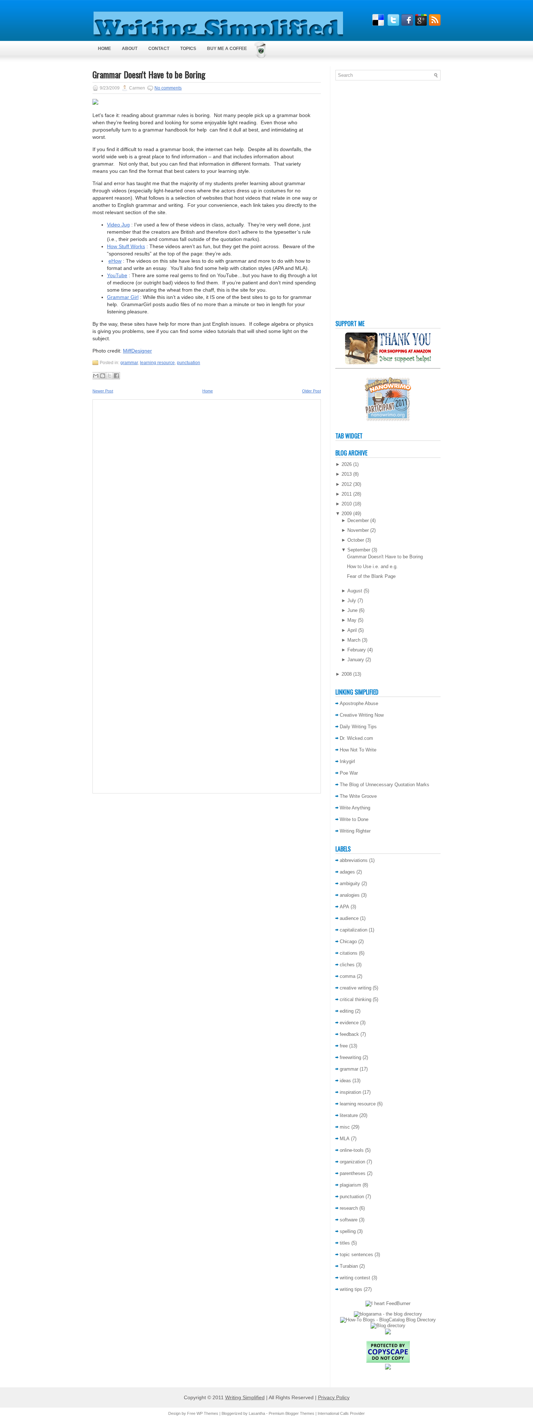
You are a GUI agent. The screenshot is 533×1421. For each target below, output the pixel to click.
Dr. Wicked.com (356, 738)
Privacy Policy (334, 1397)
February (356, 650)
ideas (345, 1080)
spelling (348, 1231)
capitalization (353, 930)
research (349, 1208)
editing (347, 1011)
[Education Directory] (388, 1325)
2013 (347, 474)
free (344, 1046)
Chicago (348, 941)
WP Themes (207, 1413)
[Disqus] (206, 499)
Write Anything (355, 807)
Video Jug (118, 225)
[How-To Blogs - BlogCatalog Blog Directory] (388, 1319)
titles (345, 1243)
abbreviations (354, 860)
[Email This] (95, 375)
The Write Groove (358, 796)
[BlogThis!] (102, 375)
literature (349, 1115)
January (355, 659)
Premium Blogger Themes (291, 1413)
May (351, 620)
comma (347, 976)
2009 (347, 513)
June (352, 610)
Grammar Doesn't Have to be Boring (148, 74)
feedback (349, 1034)
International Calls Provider (341, 1413)
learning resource (157, 362)
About (129, 48)
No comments (168, 88)
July (351, 600)
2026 (347, 464)
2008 (347, 674)
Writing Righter (355, 831)
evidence (349, 1022)
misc (345, 1127)
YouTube (117, 275)
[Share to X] (109, 375)
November (358, 530)
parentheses (352, 1173)
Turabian (349, 1266)
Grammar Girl (123, 297)
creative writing (355, 988)
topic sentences (356, 1254)
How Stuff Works (126, 246)
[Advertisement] (364, 202)
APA (344, 906)
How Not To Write (358, 750)
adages (347, 872)
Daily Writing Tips (358, 726)
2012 (347, 484)
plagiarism (350, 1185)
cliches (347, 964)
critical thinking (355, 999)
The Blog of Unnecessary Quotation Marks (384, 784)
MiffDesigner (137, 351)
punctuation (188, 362)
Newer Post (102, 391)
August (354, 590)
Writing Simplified (245, 1397)
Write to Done (354, 819)
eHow (114, 261)
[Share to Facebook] (116, 375)
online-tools (352, 1150)
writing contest (355, 1277)
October (355, 540)
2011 (347, 494)
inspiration (350, 1092)
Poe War (349, 773)
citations (349, 953)
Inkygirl (347, 761)
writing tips (351, 1289)
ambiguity (350, 883)
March (353, 640)
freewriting (350, 1057)
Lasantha (257, 1413)
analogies (350, 895)
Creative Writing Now (362, 715)
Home (104, 48)
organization (352, 1161)
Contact (158, 48)
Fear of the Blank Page (371, 576)
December (358, 520)
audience (349, 918)
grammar (129, 362)
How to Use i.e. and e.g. (372, 566)
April (352, 630)
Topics (188, 48)
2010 (347, 504)
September (358, 550)
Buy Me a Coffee (227, 48)
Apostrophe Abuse (359, 703)
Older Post (311, 391)
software (349, 1219)
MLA (345, 1138)
